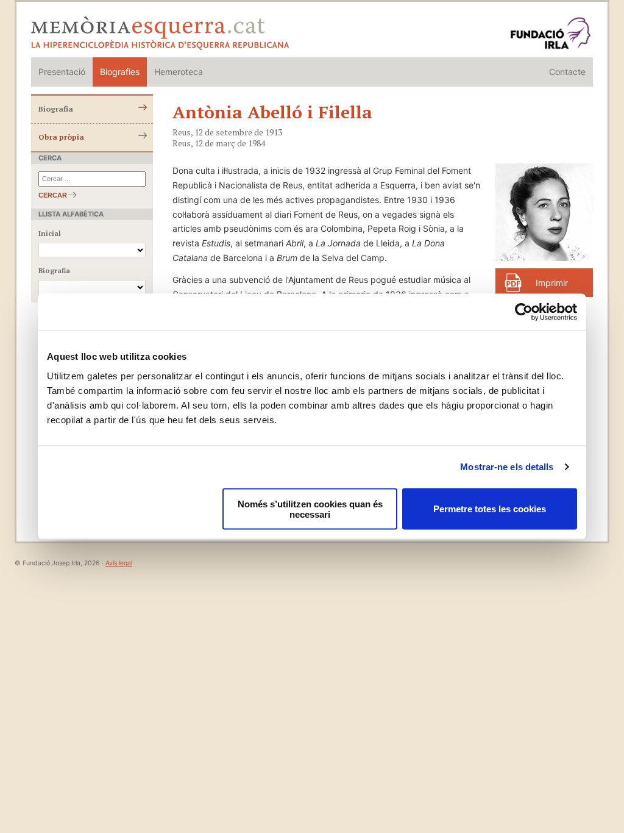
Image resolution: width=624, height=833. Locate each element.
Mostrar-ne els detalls (506, 467)
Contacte (567, 71)
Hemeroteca (178, 71)
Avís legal (118, 563)
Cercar (52, 195)
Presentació (61, 71)
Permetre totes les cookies (489, 509)
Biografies (120, 71)
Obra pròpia (61, 137)
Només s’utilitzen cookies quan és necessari (310, 508)
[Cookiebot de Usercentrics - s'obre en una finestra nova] (523, 312)
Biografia (55, 109)
